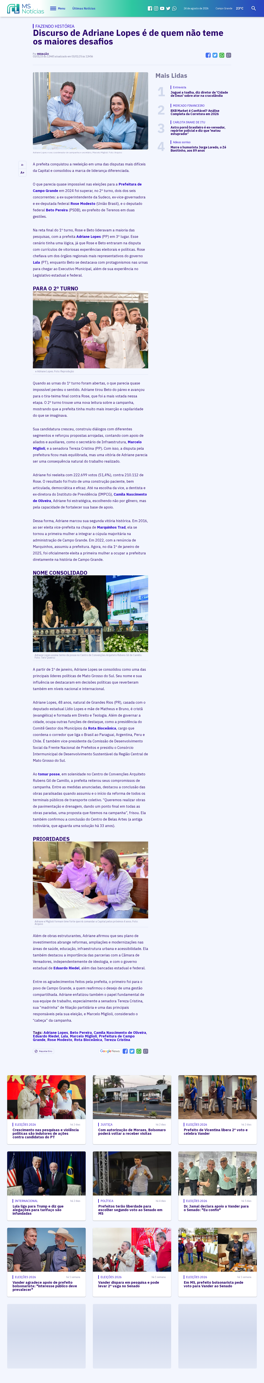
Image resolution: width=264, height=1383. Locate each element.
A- (22, 165)
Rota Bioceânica (102, 728)
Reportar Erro (45, 1051)
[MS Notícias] (25, 10)
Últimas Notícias (83, 8)
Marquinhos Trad (111, 527)
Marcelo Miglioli (83, 1036)
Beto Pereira (57, 210)
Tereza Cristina (117, 1039)
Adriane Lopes (88, 236)
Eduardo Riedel (66, 968)
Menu (61, 8)
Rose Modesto (82, 203)
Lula (36, 262)
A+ (22, 172)
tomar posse (49, 774)
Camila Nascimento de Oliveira (120, 1032)
